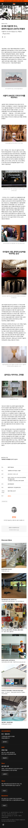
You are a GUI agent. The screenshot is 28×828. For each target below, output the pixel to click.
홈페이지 (9, 495)
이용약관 (20, 815)
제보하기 (5, 758)
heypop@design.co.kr (8, 815)
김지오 (14, 517)
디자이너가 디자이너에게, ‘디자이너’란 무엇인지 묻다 (12, 690)
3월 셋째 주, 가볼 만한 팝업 (7, 722)
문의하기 (5, 742)
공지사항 (15, 815)
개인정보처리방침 (4, 817)
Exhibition (4, 501)
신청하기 (5, 774)
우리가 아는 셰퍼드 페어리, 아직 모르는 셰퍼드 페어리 (12, 630)
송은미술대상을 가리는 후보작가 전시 (9, 599)
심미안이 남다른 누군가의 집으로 (8, 660)
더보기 (4, 790)
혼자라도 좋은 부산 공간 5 (6, 569)
